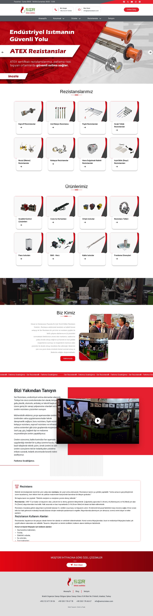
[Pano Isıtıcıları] (28, 240)
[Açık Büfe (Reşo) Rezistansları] (124, 145)
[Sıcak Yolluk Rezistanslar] (124, 108)
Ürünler (74, 18)
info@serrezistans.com (91, 11)
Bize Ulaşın (78, 565)
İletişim (111, 18)
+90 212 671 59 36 (66, 11)
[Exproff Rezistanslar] (28, 108)
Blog (77, 591)
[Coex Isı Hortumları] (60, 203)
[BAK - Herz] (60, 240)
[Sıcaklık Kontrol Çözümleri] (28, 203)
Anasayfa (42, 18)
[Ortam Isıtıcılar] (92, 203)
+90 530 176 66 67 (83, 601)
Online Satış (131, 10)
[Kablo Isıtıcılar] (92, 240)
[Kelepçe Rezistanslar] (60, 145)
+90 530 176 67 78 (65, 601)
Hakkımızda (67, 358)
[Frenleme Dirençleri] (124, 240)
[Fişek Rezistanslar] (92, 108)
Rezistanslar (93, 18)
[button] (2, 52)
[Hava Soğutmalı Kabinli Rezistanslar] (92, 145)
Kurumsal (57, 18)
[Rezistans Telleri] (124, 203)
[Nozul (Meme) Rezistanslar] (28, 145)
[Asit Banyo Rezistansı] (60, 108)
